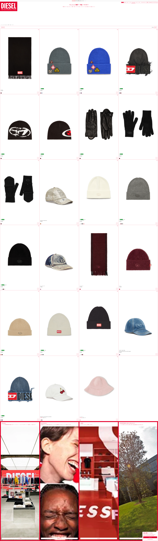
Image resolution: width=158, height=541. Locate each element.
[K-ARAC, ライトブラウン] (20, 319)
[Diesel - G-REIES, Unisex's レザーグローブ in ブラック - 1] (98, 123)
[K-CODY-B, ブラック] (20, 189)
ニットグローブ (2, 220)
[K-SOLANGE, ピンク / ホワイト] (98, 385)
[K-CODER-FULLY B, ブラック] (20, 254)
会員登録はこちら (59, 538)
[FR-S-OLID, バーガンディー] (98, 254)
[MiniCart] (157, 2)
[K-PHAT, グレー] (59, 58)
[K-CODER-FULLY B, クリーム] (98, 189)
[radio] (1, 158)
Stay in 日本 (150, 537)
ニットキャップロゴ (82, 220)
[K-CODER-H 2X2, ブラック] (98, 319)
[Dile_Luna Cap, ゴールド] (59, 189)
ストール (2, 89)
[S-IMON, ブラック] (20, 58)
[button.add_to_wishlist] (38, 29)
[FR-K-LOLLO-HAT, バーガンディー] (138, 254)
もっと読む (20, 538)
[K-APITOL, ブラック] (59, 123)
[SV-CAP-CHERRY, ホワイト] (59, 385)
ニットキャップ (42, 89)
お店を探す (98, 538)
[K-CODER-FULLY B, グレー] (138, 189)
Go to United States (150, 539)
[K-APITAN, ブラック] (20, 123)
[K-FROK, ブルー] (20, 385)
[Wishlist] (155, 2)
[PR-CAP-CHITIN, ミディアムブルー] (138, 319)
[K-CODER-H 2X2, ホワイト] (59, 319)
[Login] (153, 2)
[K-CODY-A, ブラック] (138, 123)
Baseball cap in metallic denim (43, 220)
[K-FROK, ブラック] (138, 58)
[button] (79, 1)
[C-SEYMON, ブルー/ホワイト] (59, 254)
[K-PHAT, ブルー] (98, 58)
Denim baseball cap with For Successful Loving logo (125, 351)
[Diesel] (8, 6)
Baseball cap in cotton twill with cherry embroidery (45, 416)
